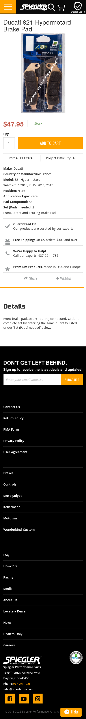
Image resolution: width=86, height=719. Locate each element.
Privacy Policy (13, 441)
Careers (9, 645)
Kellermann (12, 507)
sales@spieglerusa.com (18, 689)
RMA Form (11, 429)
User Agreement (15, 452)
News (7, 622)
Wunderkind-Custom (19, 529)
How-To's (10, 566)
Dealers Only (12, 634)
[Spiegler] (34, 5)
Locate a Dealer (15, 611)
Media (8, 589)
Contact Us (11, 407)
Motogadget (12, 496)
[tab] (43, 308)
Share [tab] (33, 278)
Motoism (10, 518)
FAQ (6, 555)
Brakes (8, 473)
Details (14, 306)
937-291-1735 (21, 684)
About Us (10, 600)
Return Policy (13, 418)
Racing (8, 577)
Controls (9, 484)
